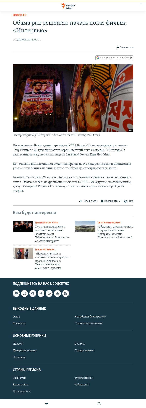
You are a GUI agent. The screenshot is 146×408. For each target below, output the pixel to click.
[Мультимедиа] (46, 403)
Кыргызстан (20, 384)
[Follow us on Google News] (57, 293)
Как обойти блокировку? (90, 316)
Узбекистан (82, 384)
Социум (80, 344)
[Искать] (99, 403)
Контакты (19, 323)
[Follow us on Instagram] (24, 293)
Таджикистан (21, 391)
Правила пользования (88, 323)
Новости (20, 15)
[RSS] (65, 293)
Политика (19, 357)
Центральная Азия (46, 222)
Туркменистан (84, 378)
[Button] (124, 47)
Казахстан (19, 378)
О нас (16, 316)
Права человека (44, 249)
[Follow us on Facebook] (32, 293)
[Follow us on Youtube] (16, 293)
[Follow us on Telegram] (41, 293)
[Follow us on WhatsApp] (49, 293)
